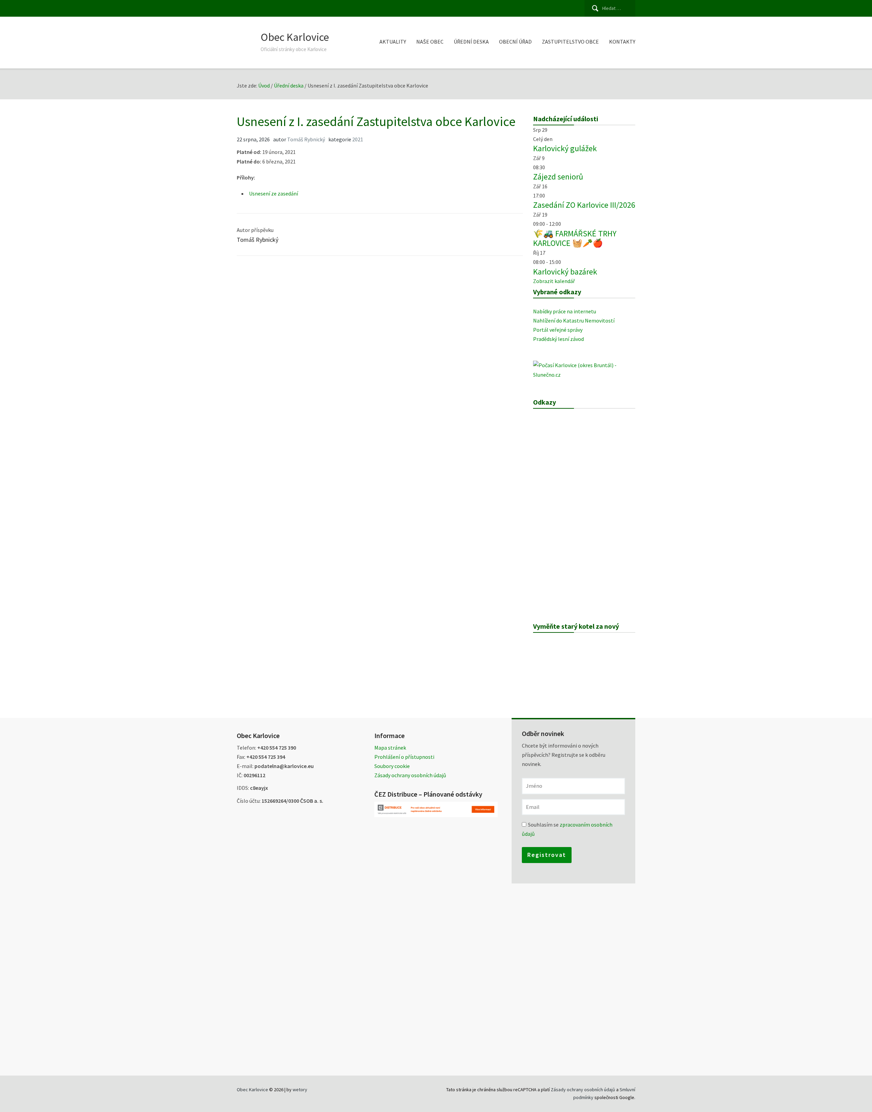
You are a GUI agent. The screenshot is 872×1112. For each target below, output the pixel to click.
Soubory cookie (392, 766)
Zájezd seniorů (558, 176)
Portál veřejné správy (557, 329)
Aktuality (392, 41)
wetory (300, 1089)
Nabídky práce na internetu (564, 311)
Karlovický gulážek (565, 148)
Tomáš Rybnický (306, 139)
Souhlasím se (567, 829)
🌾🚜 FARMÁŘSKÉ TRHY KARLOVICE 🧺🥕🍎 (575, 238)
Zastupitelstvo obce (570, 41)
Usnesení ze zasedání (273, 193)
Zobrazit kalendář (554, 281)
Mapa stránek (390, 747)
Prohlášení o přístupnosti (404, 756)
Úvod (264, 85)
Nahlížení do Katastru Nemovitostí (573, 320)
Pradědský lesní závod (558, 338)
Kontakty (622, 41)
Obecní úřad (515, 41)
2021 (357, 139)
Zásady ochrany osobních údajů (410, 775)
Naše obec (429, 41)
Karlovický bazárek (565, 271)
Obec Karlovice (295, 37)
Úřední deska (471, 41)
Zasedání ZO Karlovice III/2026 (584, 205)
